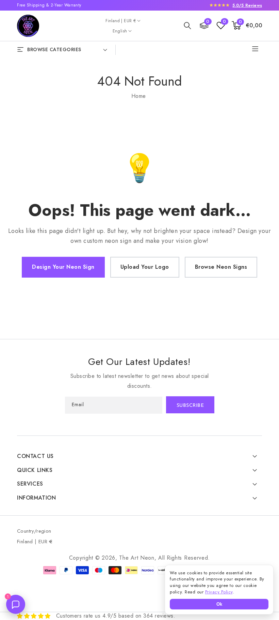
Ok (219, 604)
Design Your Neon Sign (63, 267)
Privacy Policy (219, 592)
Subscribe (190, 405)
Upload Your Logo (144, 267)
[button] (187, 25)
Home (138, 96)
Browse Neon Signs (221, 267)
